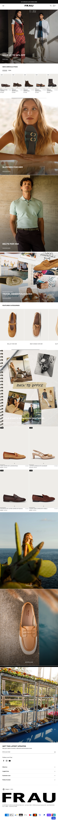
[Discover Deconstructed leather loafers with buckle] (14, 489)
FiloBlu (15, 806)
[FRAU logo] (29, 6)
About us (4, 767)
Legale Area (5, 771)
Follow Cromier (6, 779)
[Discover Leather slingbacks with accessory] (43, 446)
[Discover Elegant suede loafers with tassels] (43, 489)
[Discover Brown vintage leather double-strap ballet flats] (5, 81)
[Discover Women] (17, 81)
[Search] (51, 6)
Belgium (7, 789)
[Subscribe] (55, 752)
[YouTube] (9, 761)
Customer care (6, 775)
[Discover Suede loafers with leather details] (14, 446)
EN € (12, 789)
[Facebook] (3, 761)
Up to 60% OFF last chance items (29, 1)
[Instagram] (6, 761)
